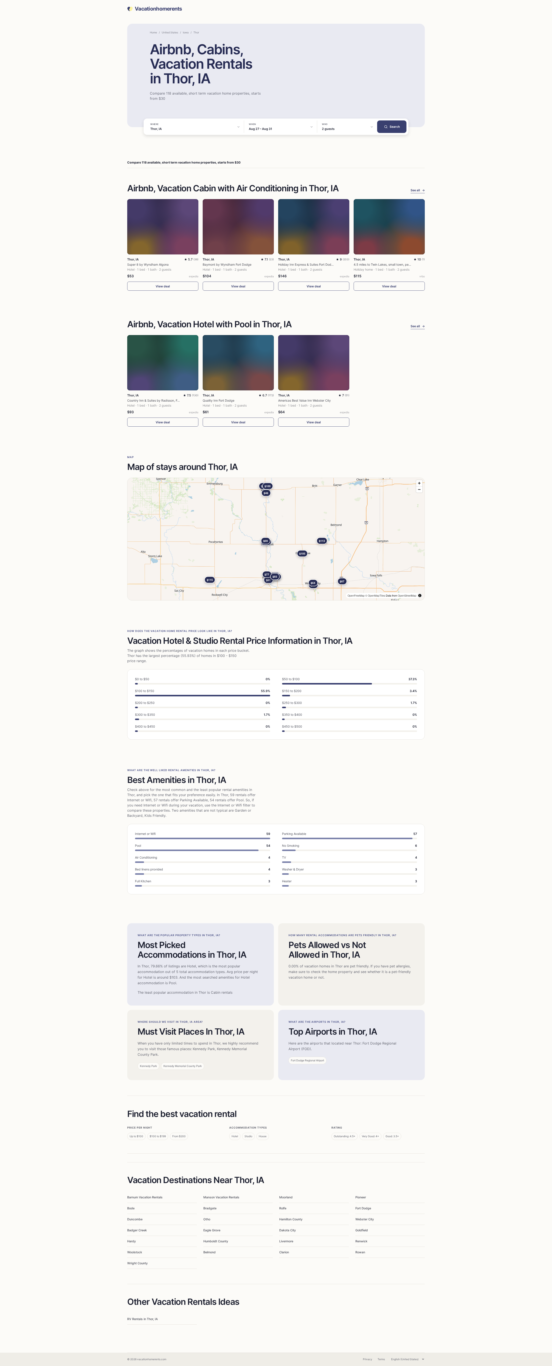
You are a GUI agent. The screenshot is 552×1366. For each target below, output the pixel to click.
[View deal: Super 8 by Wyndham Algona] (162, 226)
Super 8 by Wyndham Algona (148, 264)
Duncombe (135, 1219)
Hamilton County (291, 1219)
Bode (131, 1208)
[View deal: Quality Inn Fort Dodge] (238, 362)
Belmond (209, 1252)
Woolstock (134, 1252)
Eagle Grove (211, 1230)
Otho (206, 1219)
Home (153, 32)
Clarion (284, 1252)
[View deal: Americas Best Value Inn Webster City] (313, 362)
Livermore (286, 1241)
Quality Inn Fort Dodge (218, 400)
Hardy (131, 1241)
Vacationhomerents (158, 9)
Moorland (286, 1197)
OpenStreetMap (407, 595)
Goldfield (361, 1230)
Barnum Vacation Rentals (145, 1197)
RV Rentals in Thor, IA (142, 1319)
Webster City (364, 1219)
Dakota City (287, 1230)
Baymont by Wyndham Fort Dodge (227, 264)
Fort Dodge (363, 1208)
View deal (163, 286)
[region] (276, 539)
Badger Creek (137, 1230)
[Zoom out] (419, 489)
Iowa (186, 32)
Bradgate (209, 1208)
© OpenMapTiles (375, 595)
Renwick (361, 1241)
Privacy (367, 1359)
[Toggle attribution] (419, 595)
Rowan (360, 1252)
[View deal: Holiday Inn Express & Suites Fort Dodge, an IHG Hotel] (313, 226)
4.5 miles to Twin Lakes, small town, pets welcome (389, 264)
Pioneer (360, 1197)
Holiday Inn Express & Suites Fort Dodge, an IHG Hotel (316, 264)
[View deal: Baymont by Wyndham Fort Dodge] (238, 226)
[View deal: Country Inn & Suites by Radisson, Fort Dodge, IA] (162, 362)
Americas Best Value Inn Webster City (304, 400)
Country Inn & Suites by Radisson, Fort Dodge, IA (161, 400)
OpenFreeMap (356, 595)
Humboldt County (215, 1241)
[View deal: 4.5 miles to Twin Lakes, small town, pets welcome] (389, 226)
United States (170, 32)
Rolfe (282, 1208)
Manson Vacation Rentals (221, 1197)
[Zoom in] (419, 483)
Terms (381, 1359)
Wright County (137, 1263)
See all (418, 190)
